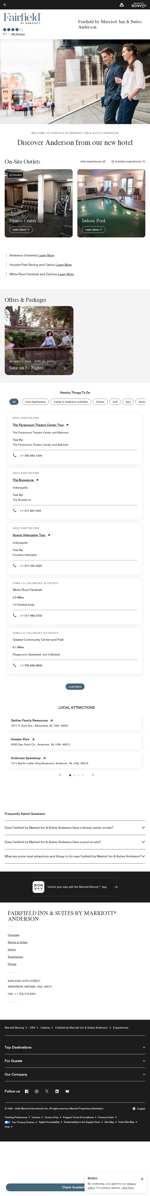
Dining (12, 949)
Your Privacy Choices (22, 1122)
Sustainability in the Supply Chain (82, 1122)
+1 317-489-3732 (31, 615)
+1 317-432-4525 (31, 565)
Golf (115, 401)
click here (128, 1187)
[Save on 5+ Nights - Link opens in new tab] (39, 340)
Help (7, 1126)
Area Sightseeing (35, 401)
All (13, 401)
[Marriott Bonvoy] (137, 4)
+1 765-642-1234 (31, 455)
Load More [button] (75, 686)
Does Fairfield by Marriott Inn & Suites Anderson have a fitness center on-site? (59, 828)
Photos (12, 964)
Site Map (109, 1122)
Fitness (100, 401)
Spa (128, 401)
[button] (121, 5)
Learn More (20, 229)
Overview (13, 935)
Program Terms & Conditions (78, 1117)
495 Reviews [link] (18, 34)
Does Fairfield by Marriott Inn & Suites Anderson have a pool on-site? (53, 842)
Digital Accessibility (49, 1122)
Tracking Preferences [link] (16, 1117)
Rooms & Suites (18, 942)
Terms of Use (52, 1117)
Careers (36, 1117)
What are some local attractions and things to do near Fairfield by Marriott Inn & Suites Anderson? (73, 856)
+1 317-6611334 (30, 510)
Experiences (15, 956)
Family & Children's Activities (71, 401)
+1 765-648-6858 (31, 665)
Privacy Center (106, 1117)
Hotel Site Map (126, 1122)
